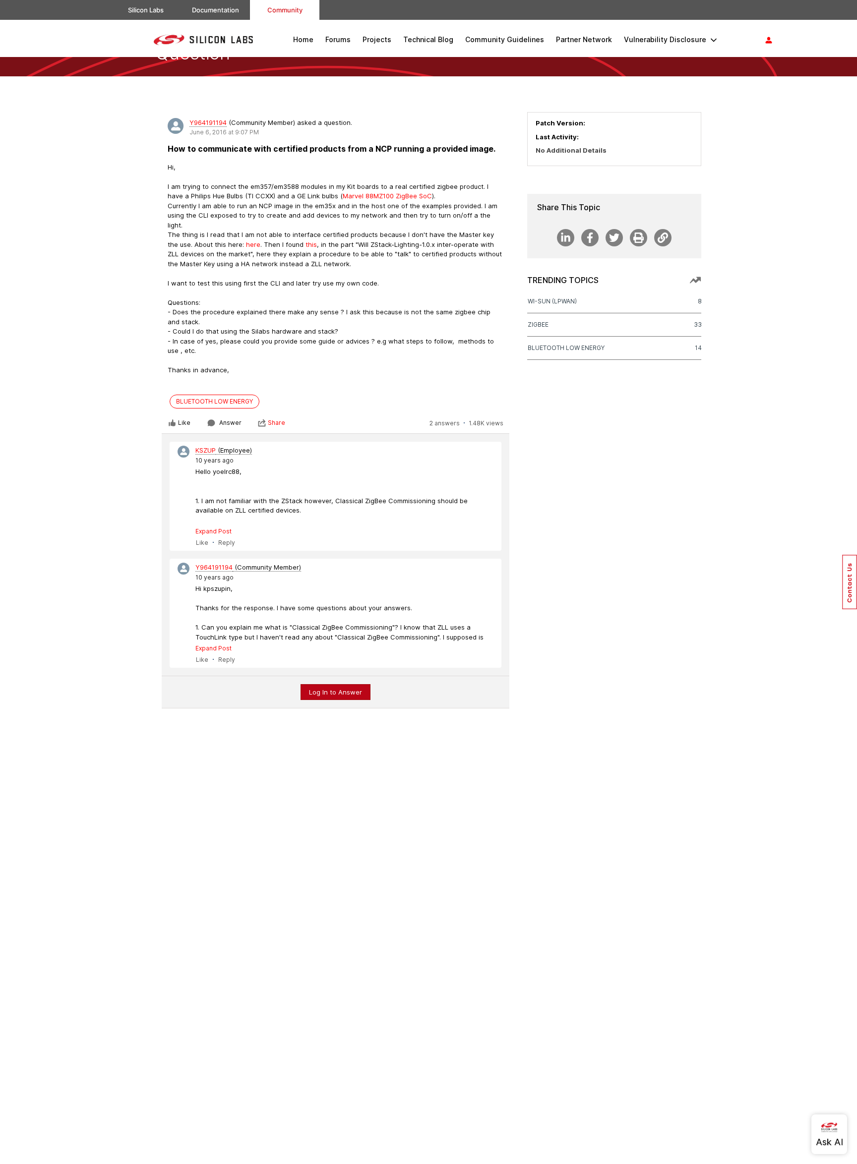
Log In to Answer (335, 692)
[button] (849, 582)
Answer (230, 422)
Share (276, 422)
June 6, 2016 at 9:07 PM (224, 132)
